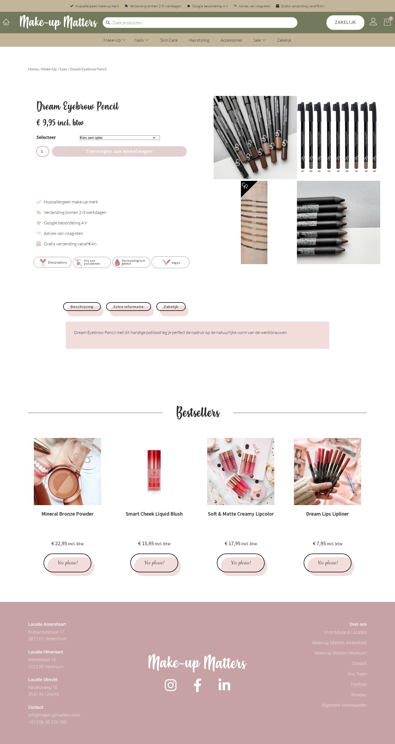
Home (33, 69)
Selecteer (46, 137)
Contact (359, 663)
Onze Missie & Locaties (345, 632)
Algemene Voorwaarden (344, 705)
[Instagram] (170, 685)
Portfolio (359, 684)
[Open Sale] (264, 40)
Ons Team (357, 674)
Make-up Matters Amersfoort (340, 642)
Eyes (63, 69)
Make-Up (49, 69)
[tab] (82, 306)
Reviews (359, 695)
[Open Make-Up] (124, 40)
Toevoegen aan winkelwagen (119, 151)
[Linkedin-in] (224, 685)
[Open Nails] (147, 40)
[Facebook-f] (197, 685)
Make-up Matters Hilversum (341, 653)
